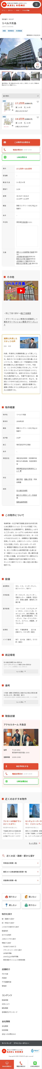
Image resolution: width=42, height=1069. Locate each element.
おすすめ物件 (6, 935)
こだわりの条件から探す (10, 927)
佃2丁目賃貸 (26, 313)
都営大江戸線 (20, 259)
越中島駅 (26, 256)
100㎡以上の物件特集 (10, 956)
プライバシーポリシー (21, 1043)
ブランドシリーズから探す (12, 950)
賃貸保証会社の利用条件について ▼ (26, 469)
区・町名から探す (8, 923)
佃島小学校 (28, 479)
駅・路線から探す (8, 919)
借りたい (10, 10)
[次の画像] (39, 54)
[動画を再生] (21, 291)
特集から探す (6, 943)
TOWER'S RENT (8, 946)
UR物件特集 (7, 953)
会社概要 (5, 1026)
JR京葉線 (19, 256)
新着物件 (5, 931)
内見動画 (19, 31)
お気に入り (6, 1004)
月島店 (4, 978)
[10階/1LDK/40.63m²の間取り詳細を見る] (21, 122)
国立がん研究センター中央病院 (26, 496)
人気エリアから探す (9, 939)
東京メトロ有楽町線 (23, 252)
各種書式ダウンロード (10, 1012)
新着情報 (5, 1000)
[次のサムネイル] (40, 76)
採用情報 (5, 1030)
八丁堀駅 (26, 261)
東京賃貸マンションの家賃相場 (14, 960)
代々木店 (5, 974)
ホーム (3, 10)
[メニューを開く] (36, 4)
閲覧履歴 (5, 1008)
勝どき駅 (28, 263)
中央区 (17, 10)
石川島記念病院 (21, 490)
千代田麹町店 (6, 982)
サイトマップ (6, 1043)
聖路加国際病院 (21, 502)
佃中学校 (19, 479)
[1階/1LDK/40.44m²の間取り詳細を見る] (21, 107)
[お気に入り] (38, 102)
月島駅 (32, 252)
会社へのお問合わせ (9, 1034)
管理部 (4, 986)
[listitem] (6, 76)
